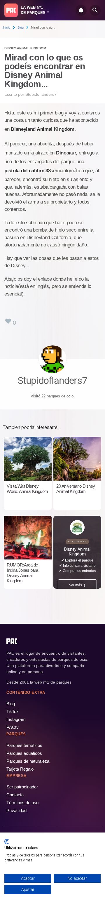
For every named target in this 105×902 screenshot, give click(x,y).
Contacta (15, 794)
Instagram (16, 719)
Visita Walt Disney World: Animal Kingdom (27, 489)
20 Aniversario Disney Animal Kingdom (75, 489)
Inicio (6, 27)
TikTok (12, 711)
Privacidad (16, 810)
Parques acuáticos (24, 753)
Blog (21, 27)
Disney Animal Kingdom (25, 48)
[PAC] (11, 10)
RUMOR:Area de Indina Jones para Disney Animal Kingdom (22, 572)
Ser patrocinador (22, 786)
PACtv (12, 727)
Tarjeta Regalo (20, 769)
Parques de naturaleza (27, 761)
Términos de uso (22, 802)
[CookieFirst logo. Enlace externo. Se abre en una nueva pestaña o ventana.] (6, 841)
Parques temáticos (24, 745)
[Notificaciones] (81, 10)
